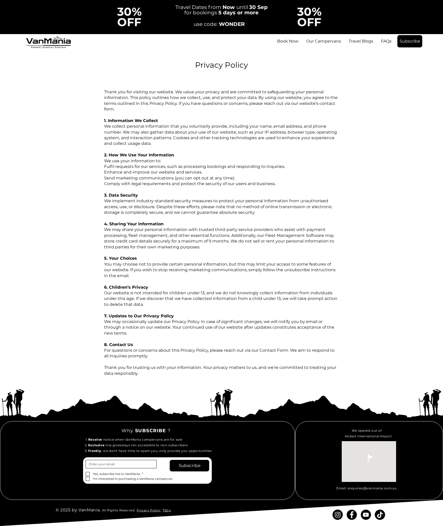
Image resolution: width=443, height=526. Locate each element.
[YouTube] (366, 515)
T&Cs (167, 510)
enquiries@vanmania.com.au (372, 488)
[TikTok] (380, 515)
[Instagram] (338, 515)
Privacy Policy (149, 510)
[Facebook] (352, 515)
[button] (409, 41)
